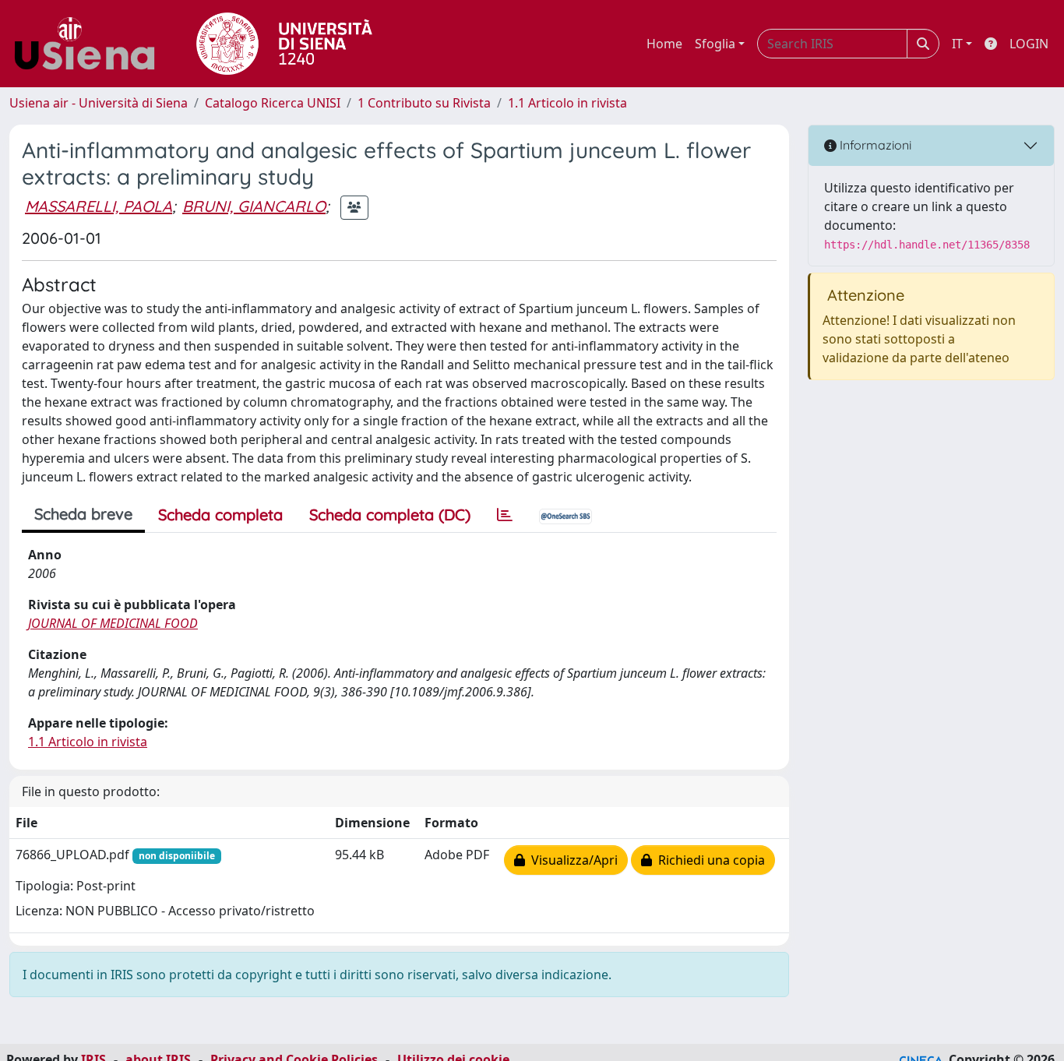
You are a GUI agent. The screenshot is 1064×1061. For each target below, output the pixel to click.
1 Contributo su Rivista (424, 102)
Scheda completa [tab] (220, 514)
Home (664, 43)
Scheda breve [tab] (83, 513)
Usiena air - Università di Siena (98, 102)
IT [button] (957, 43)
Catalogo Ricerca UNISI (272, 102)
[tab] (505, 515)
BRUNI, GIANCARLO (254, 206)
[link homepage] (90, 43)
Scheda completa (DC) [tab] (389, 514)
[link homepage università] (284, 43)
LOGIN (1028, 43)
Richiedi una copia (708, 860)
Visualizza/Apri (571, 860)
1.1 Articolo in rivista (567, 102)
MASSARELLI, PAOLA (98, 206)
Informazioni (874, 145)
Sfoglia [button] (715, 43)
